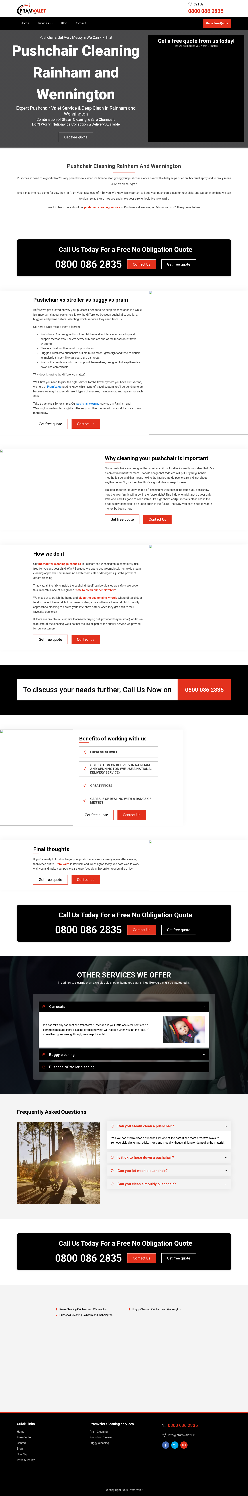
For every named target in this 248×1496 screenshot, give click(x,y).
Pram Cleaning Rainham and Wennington (83, 1309)
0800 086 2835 (205, 11)
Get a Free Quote (217, 23)
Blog (64, 23)
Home (25, 23)
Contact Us (141, 264)
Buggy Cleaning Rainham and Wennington (157, 1309)
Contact (80, 23)
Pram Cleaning (99, 1431)
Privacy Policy (26, 1460)
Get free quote (76, 137)
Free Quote (24, 1437)
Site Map (22, 1454)
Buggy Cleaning (99, 1443)
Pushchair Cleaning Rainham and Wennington (86, 1315)
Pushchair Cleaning (101, 1437)
